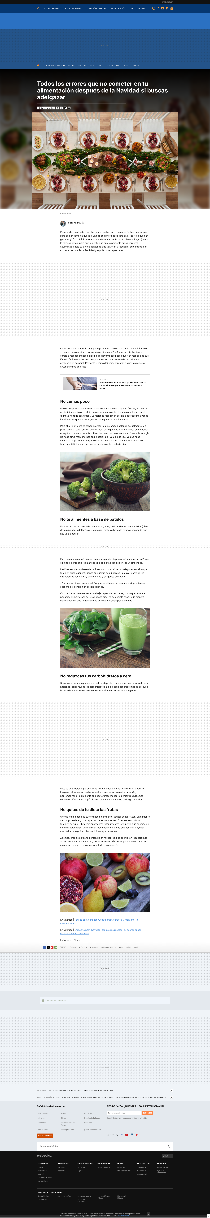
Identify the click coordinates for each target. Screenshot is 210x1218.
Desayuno (135, 65)
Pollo (118, 65)
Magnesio (61, 65)
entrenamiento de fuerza (68, 1124)
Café (99, 65)
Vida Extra (61, 1171)
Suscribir (147, 1113)
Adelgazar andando (108, 1097)
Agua (92, 65)
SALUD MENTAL (137, 8)
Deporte (84, 947)
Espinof (80, 1171)
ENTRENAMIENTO (52, 8)
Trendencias (142, 1167)
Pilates (77, 1097)
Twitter (61, 108)
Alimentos (41, 1118)
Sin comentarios (47, 108)
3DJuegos (61, 1167)
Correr (125, 65)
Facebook (158, 8)
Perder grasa (43, 1130)
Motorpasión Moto (124, 1171)
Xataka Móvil (42, 1171)
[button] (75, 222)
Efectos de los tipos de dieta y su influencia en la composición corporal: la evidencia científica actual (122, 385)
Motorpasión (122, 1167)
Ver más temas (45, 1136)
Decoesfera (141, 1171)
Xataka (40, 1167)
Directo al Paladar (104, 1167)
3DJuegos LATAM (64, 1196)
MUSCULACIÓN (118, 8)
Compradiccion (143, 1174)
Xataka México (43, 1196)
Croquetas (109, 65)
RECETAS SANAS (73, 8)
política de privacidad (140, 1118)
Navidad (95, 947)
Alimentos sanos (109, 947)
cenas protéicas (67, 1130)
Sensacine (81, 1167)
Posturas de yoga (90, 1097)
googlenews (171, 8)
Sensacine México (84, 1196)
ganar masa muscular (92, 1130)
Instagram (153, 8)
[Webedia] (167, 1)
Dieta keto (149, 1097)
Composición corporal (129, 947)
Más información (123, 1216)
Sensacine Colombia (81, 1200)
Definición (88, 1123)
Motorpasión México (122, 1197)
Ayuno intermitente (126, 1097)
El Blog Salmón (162, 1167)
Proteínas (88, 1113)
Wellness (73, 947)
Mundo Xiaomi (43, 1181)
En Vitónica (104, 379)
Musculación (43, 1113)
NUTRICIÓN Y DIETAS (96, 8)
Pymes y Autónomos (161, 1172)
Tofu (140, 1097)
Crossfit (67, 1097)
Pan (79, 65)
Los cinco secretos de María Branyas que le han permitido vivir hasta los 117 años (83, 1090)
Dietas (63, 1118)
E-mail (69, 108)
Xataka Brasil (42, 1199)
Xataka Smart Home (45, 1177)
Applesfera (42, 1174)
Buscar (168, 1146)
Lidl (85, 65)
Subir (165, 1156)
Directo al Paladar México (104, 1197)
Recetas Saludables (92, 1118)
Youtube (162, 8)
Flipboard (167, 8)
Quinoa (58, 1097)
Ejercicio (71, 65)
